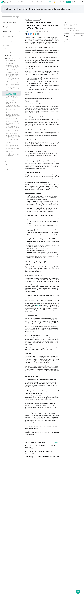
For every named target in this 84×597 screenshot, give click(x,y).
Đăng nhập (61, 1)
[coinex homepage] (5, 2)
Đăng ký (68, 1)
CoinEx (38, 305)
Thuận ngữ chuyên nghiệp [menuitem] (9, 22)
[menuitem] (11, 62)
